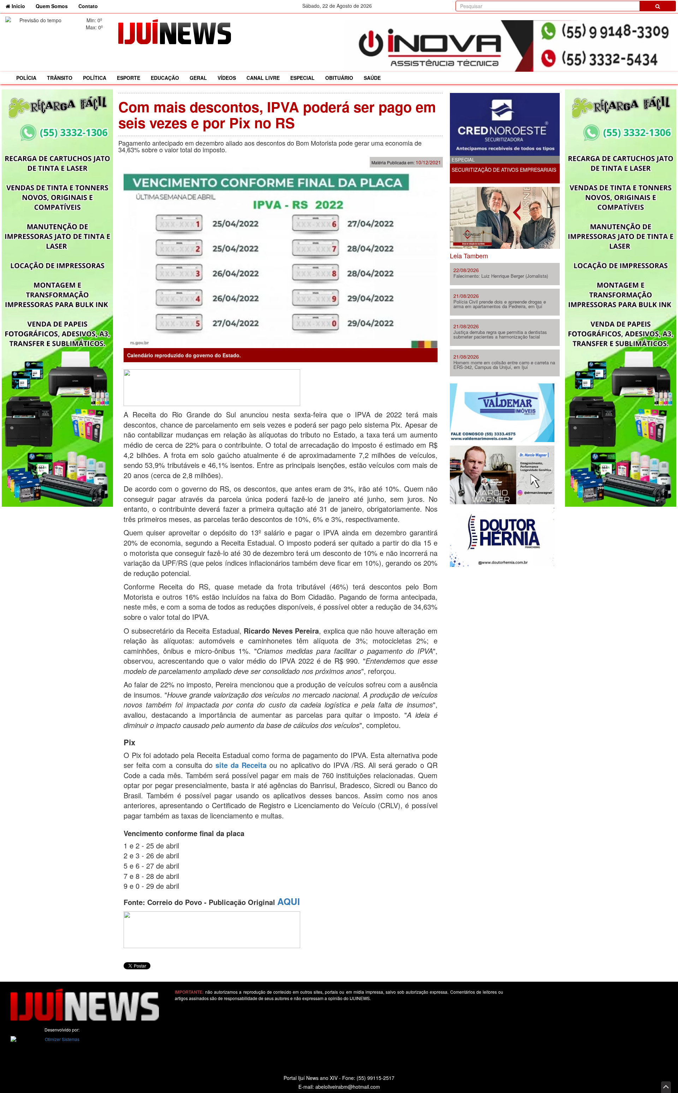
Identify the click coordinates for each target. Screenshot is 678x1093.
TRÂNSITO (59, 77)
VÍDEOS (227, 77)
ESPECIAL (302, 77)
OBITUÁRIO (339, 77)
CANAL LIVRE (263, 77)
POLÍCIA (26, 77)
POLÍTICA (94, 77)
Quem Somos (52, 6)
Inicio (20, 6)
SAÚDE (372, 77)
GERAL (198, 77)
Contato (88, 6)
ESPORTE (128, 77)
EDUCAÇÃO (165, 77)
